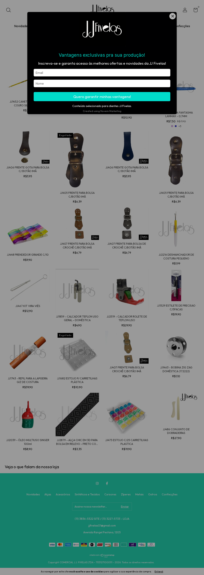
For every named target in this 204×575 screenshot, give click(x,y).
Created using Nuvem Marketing (102, 111)
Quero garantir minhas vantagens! (102, 96)
